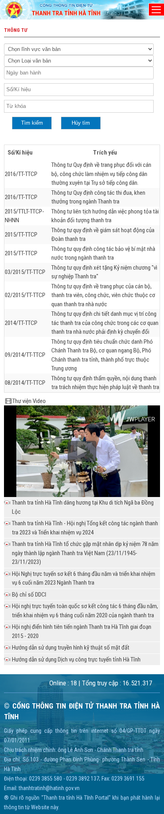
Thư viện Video (29, 401)
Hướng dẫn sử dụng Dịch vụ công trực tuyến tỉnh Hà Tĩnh (76, 659)
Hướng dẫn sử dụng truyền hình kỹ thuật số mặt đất (70, 647)
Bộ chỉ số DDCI (29, 594)
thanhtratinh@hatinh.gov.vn (49, 788)
